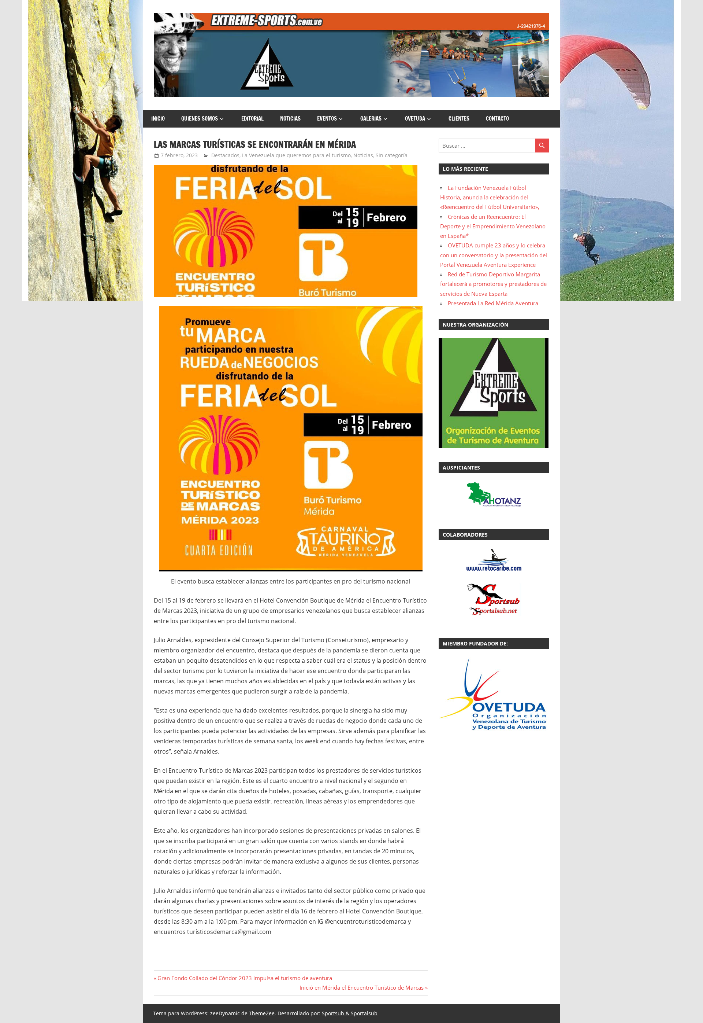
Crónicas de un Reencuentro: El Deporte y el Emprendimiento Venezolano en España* (493, 226)
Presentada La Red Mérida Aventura (493, 303)
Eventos (327, 118)
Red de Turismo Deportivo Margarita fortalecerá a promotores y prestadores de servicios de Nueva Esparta (493, 284)
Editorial (252, 118)
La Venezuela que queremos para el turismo (296, 155)
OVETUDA (415, 118)
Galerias (371, 118)
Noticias (290, 118)
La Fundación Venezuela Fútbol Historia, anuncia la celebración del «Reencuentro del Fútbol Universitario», (489, 197)
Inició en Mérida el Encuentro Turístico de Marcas (362, 987)
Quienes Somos (199, 118)
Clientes (459, 118)
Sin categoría (392, 155)
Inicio (158, 118)
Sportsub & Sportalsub (349, 1013)
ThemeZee (262, 1013)
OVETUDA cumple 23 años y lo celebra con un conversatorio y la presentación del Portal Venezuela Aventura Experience (493, 255)
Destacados (225, 155)
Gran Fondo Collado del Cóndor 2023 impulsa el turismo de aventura (244, 978)
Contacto (497, 118)
